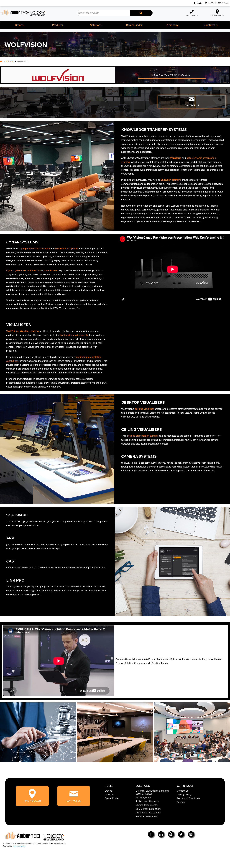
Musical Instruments (146, 805)
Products (57, 25)
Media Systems (143, 797)
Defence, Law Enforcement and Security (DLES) (152, 792)
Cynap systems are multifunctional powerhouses (32, 270)
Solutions (96, 25)
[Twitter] (181, 834)
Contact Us (210, 25)
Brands (19, 25)
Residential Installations (148, 812)
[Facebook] (151, 834)
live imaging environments (74, 335)
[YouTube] (171, 834)
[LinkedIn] (161, 834)
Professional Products (147, 801)
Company (172, 25)
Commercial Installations (148, 809)
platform (171, 180)
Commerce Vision (19, 846)
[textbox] (103, 13)
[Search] (141, 13)
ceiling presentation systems (143, 436)
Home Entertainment (147, 816)
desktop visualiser (144, 409)
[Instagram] (191, 834)
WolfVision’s (22, 331)
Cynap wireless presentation (35, 248)
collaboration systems (67, 248)
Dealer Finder (134, 25)
